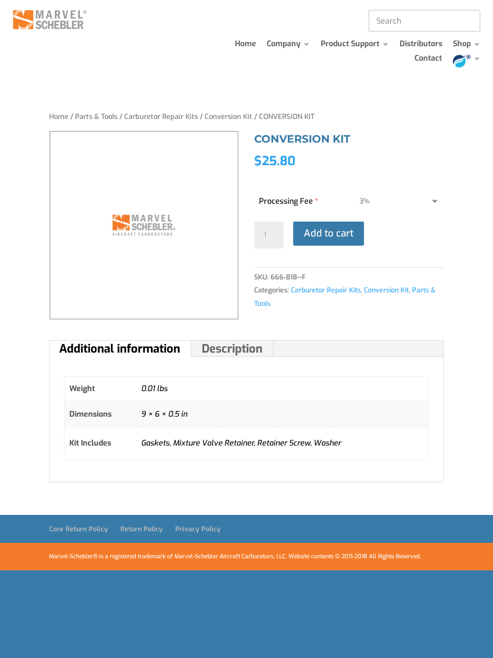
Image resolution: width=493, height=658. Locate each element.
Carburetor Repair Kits (161, 116)
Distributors (421, 44)
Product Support (350, 44)
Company (283, 44)
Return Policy (141, 529)
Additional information (119, 348)
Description (232, 348)
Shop (462, 44)
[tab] (120, 349)
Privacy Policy (198, 529)
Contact (428, 59)
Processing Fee (288, 201)
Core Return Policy (78, 529)
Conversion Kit (228, 116)
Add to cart (328, 233)
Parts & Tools (96, 116)
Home (245, 44)
